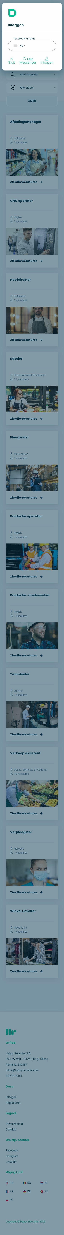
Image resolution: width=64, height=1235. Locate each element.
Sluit (11, 62)
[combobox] (17, 46)
